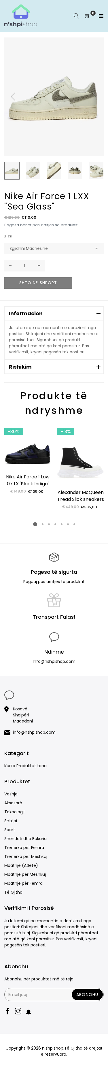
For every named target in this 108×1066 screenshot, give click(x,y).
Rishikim (20, 366)
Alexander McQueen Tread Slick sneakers (80, 496)
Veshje (11, 794)
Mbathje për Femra (23, 883)
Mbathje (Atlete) (21, 865)
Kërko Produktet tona (25, 766)
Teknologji (14, 812)
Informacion (26, 313)
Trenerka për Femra (24, 847)
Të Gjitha (13, 892)
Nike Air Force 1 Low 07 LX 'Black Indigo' (28, 480)
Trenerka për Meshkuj (25, 856)
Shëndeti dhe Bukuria (25, 839)
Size (8, 236)
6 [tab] (68, 524)
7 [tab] (74, 524)
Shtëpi (10, 821)
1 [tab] (35, 524)
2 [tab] (42, 524)
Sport (9, 830)
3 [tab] (49, 524)
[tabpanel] (27, 459)
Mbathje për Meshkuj (25, 874)
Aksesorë (13, 803)
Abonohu (87, 994)
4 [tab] (55, 524)
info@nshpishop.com (34, 732)
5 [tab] (61, 524)
